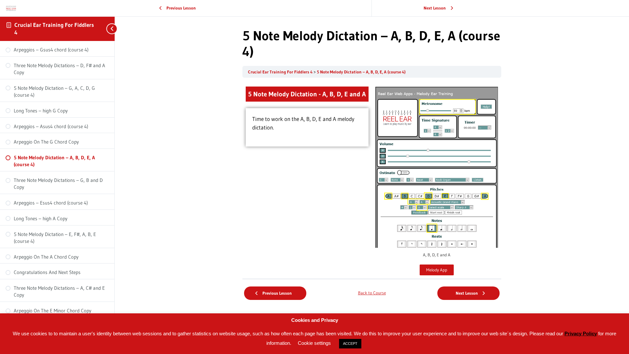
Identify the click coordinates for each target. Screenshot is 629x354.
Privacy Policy (580, 333)
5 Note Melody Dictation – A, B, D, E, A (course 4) (361, 71)
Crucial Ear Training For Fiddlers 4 (281, 71)
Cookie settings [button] (314, 343)
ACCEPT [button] (350, 343)
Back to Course (372, 292)
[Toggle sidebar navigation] (108, 28)
